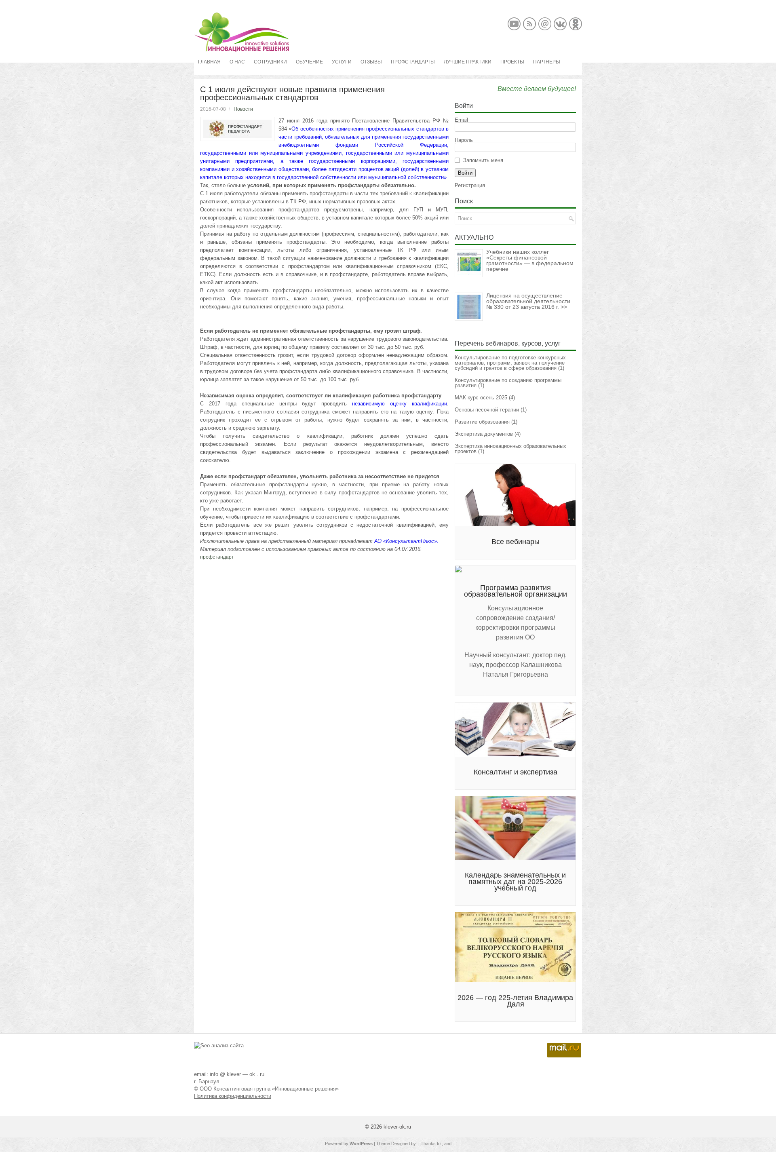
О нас (237, 62)
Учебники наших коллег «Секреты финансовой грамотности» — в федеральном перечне (530, 260)
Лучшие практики (467, 62)
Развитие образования (482, 422)
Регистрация (470, 185)
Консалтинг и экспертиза (515, 772)
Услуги (342, 62)
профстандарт (217, 557)
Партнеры (546, 62)
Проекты (512, 62)
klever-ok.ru (397, 1127)
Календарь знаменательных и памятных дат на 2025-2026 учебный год (515, 881)
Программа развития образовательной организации (515, 591)
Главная (209, 62)
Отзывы (371, 62)
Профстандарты (413, 62)
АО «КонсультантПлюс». (406, 541)
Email (461, 119)
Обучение (309, 62)
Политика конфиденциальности (232, 1096)
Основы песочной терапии (487, 410)
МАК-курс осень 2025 (481, 398)
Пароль (464, 140)
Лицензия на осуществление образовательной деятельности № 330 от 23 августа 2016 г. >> (528, 301)
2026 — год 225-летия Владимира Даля (515, 1001)
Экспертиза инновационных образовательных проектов (510, 448)
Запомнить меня (483, 160)
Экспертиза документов (484, 434)
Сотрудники (270, 62)
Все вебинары (515, 542)
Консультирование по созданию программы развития (508, 382)
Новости (243, 109)
